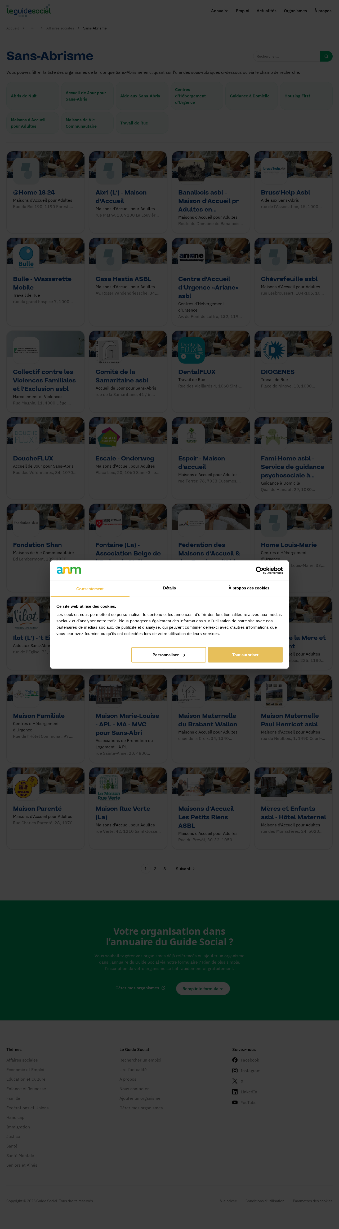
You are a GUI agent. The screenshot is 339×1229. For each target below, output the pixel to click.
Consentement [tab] (90, 589)
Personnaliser (166, 654)
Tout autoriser (245, 654)
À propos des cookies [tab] (249, 588)
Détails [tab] (169, 588)
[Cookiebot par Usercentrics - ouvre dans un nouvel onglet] (260, 570)
